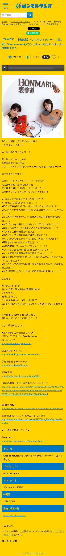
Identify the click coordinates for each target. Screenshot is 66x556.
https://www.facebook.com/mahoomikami (22, 441)
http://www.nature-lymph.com (16, 343)
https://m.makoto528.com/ (15, 365)
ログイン (59, 531)
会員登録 (8, 535)
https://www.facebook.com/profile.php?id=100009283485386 (32, 408)
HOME (4, 21)
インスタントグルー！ (20, 21)
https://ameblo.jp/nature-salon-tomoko (21, 354)
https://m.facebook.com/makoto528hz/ (21, 376)
